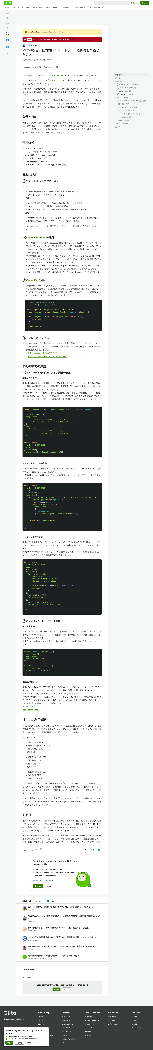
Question (25, 7)
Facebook (88, 1028)
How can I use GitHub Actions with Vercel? (47, 356)
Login (135, 3)
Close (29, 1042)
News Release (136, 1028)
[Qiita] (8, 3)
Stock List (16, 7)
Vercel (49, 60)
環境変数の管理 (123, 104)
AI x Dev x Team (97, 7)
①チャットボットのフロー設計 (128, 84)
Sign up (19, 1043)
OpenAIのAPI (40, 165)
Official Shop (113, 1024)
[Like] (7, 13)
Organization (67, 7)
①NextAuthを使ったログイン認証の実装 (132, 101)
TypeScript (27, 60)
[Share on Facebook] (7, 40)
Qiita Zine (111, 1020)
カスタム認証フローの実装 (127, 107)
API (63, 1043)
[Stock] (7, 23)
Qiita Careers (81, 7)
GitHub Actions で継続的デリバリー (44, 353)
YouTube (88, 1031)
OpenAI (36, 60)
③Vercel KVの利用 (124, 91)
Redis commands (30, 710)
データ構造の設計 (124, 117)
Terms (40, 1020)
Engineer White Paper (69, 1039)
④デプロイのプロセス (125, 94)
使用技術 (118, 78)
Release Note (66, 1017)
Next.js (42, 60)
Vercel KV (32, 280)
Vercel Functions (36, 237)
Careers (134, 1020)
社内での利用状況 (121, 124)
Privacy (41, 1024)
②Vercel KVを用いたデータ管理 (128, 114)
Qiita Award (66, 1035)
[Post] (7, 33)
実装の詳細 (119, 81)
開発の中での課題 (121, 97)
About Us (134, 1017)
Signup (145, 3)
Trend (7, 7)
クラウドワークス (56, 80)
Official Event (37, 7)
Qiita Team (112, 1017)
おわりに (118, 127)
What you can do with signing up (45, 880)
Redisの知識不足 (124, 120)
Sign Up (67, 989)
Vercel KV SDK (29, 706)
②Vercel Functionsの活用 (126, 88)
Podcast (88, 1035)
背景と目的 (119, 75)
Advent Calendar (68, 1028)
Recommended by (40, 901)
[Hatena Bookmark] (7, 47)
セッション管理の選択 (126, 110)
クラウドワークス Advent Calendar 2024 (51, 75)
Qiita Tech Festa (67, 1031)
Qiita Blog (135, 1024)
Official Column (52, 7)
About (40, 1017)
